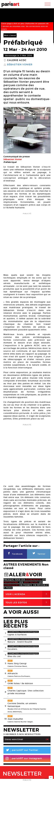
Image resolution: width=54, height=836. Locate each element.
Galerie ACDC (16, 60)
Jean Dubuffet (15, 719)
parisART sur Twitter (22, 750)
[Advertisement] (27, 242)
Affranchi (13, 673)
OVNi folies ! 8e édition (20, 683)
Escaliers (12, 649)
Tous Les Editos (27, 602)
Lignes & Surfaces (17, 634)
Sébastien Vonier (19, 64)
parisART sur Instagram (27, 758)
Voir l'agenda (27, 594)
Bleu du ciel (14, 656)
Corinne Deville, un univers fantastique (22, 704)
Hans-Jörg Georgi (17, 663)
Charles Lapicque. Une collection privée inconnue (26, 692)
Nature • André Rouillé (20, 642)
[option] (27, 130)
